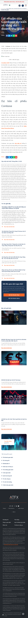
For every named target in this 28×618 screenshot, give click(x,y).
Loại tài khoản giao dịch (19, 522)
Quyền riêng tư (21, 508)
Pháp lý (4, 508)
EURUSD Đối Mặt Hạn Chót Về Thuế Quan (10, 380)
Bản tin (14, 511)
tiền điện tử (18, 143)
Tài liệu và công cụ (18, 525)
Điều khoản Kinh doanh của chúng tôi (11, 544)
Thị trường (16, 519)
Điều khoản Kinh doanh (13, 508)
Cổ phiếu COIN (5, 62)
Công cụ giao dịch (7, 522)
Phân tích (5, 525)
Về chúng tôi (5, 519)
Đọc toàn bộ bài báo (9, 226)
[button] (7, 36)
